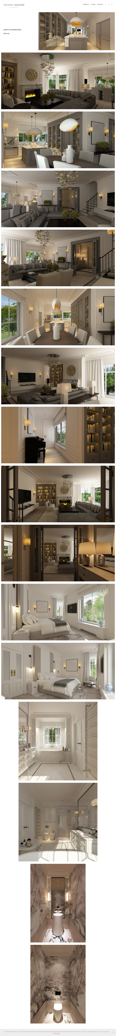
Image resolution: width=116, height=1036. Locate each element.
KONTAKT (100, 4)
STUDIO (93, 4)
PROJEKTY (86, 4)
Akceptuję (56, 1033)
